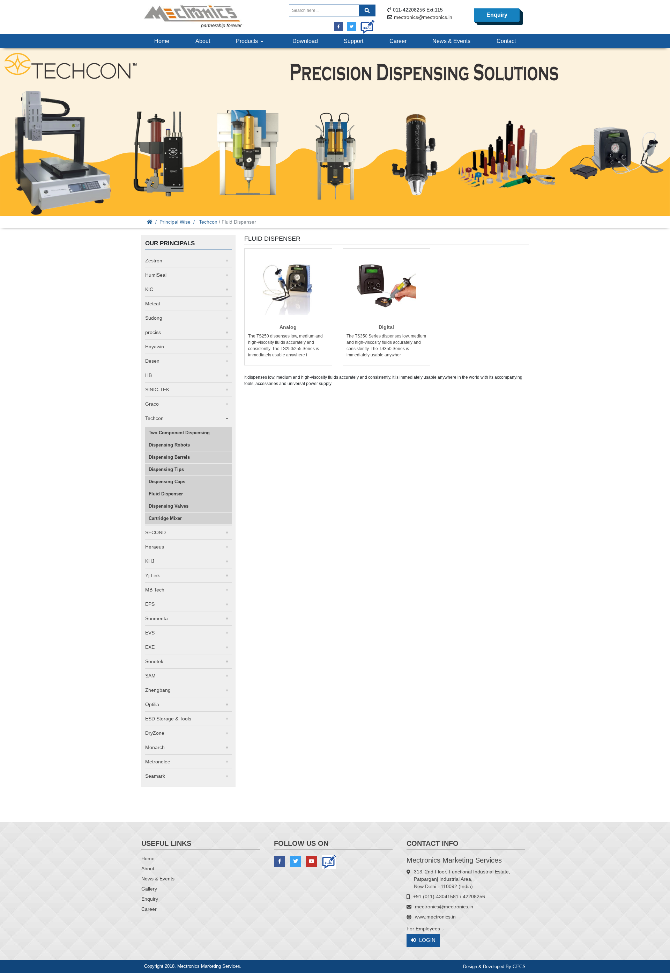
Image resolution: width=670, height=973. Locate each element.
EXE (150, 647)
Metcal (152, 303)
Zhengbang (158, 690)
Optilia (152, 704)
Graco (152, 404)
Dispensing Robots (169, 445)
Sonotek (154, 661)
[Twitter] (351, 26)
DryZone (154, 733)
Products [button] (248, 41)
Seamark (155, 776)
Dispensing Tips (166, 469)
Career (398, 41)
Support (353, 41)
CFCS (519, 966)
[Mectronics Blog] (364, 24)
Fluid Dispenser (166, 493)
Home (161, 41)
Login (427, 940)
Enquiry (496, 15)
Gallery (149, 889)
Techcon (208, 222)
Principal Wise (175, 222)
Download (305, 41)
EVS (150, 633)
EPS (150, 604)
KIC (149, 289)
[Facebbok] (338, 26)
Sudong (153, 318)
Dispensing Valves (168, 506)
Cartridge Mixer (165, 518)
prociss (153, 332)
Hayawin (154, 346)
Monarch (155, 747)
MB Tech (154, 590)
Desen (152, 361)
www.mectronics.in (435, 917)
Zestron (153, 260)
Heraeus (154, 547)
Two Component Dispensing (179, 432)
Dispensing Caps (167, 481)
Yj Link (152, 575)
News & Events (451, 41)
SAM (150, 675)
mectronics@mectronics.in (423, 17)
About (202, 41)
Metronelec (157, 761)
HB (148, 375)
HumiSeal (155, 275)
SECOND (155, 532)
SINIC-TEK (157, 389)
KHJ (149, 561)
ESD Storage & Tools (168, 718)
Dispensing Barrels (169, 457)
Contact (506, 41)
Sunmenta (156, 618)
